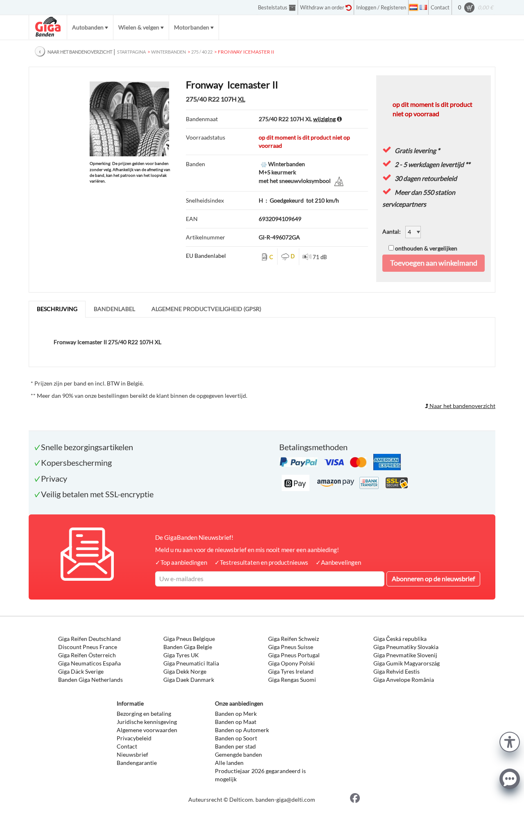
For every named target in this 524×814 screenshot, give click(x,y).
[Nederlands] (413, 7)
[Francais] (423, 7)
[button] (509, 741)
